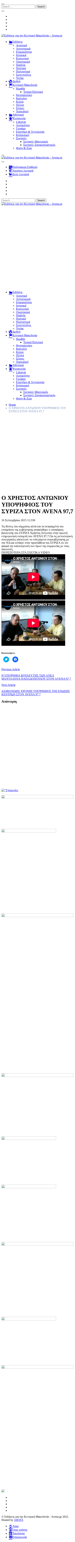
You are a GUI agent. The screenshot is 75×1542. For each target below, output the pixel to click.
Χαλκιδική (22, 111)
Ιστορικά (21, 55)
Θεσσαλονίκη (24, 95)
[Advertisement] (37, 249)
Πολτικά (21, 68)
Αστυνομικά (23, 48)
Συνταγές (21, 138)
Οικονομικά (23, 61)
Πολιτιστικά (23, 71)
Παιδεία (20, 64)
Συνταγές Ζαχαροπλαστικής (39, 144)
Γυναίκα (20, 128)
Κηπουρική (22, 135)
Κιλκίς (20, 101)
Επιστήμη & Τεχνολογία (30, 131)
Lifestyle (21, 121)
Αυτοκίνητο (23, 125)
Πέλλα (20, 104)
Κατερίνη (21, 98)
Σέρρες (20, 108)
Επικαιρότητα (24, 51)
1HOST (18, 1519)
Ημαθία (20, 88)
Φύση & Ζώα (24, 148)
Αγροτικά (21, 45)
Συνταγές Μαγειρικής (35, 141)
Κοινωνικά (22, 58)
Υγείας (20, 78)
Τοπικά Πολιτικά (33, 91)
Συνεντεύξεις (23, 74)
